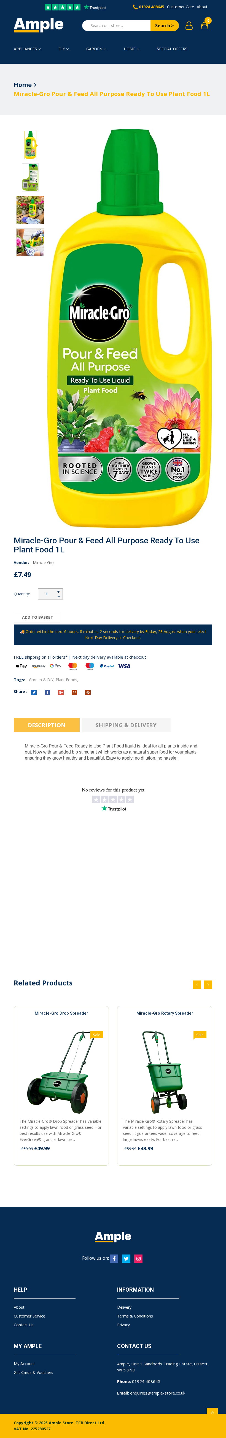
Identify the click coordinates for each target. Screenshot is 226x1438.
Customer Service (29, 1316)
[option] (30, 145)
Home (129, 48)
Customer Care (180, 6)
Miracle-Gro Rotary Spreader (164, 1013)
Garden (94, 48)
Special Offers (172, 48)
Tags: (19, 679)
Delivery (124, 1307)
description (47, 725)
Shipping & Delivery (126, 725)
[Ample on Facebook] (114, 1259)
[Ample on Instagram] (138, 1259)
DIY (61, 48)
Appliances (25, 48)
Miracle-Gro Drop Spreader (61, 1013)
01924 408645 (151, 6)
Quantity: (22, 593)
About (202, 6)
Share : (20, 691)
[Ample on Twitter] (126, 1259)
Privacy (123, 1324)
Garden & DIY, (42, 679)
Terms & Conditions (135, 1316)
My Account (24, 1363)
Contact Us (24, 1324)
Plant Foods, (67, 679)
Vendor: (21, 562)
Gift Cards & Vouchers (33, 1372)
